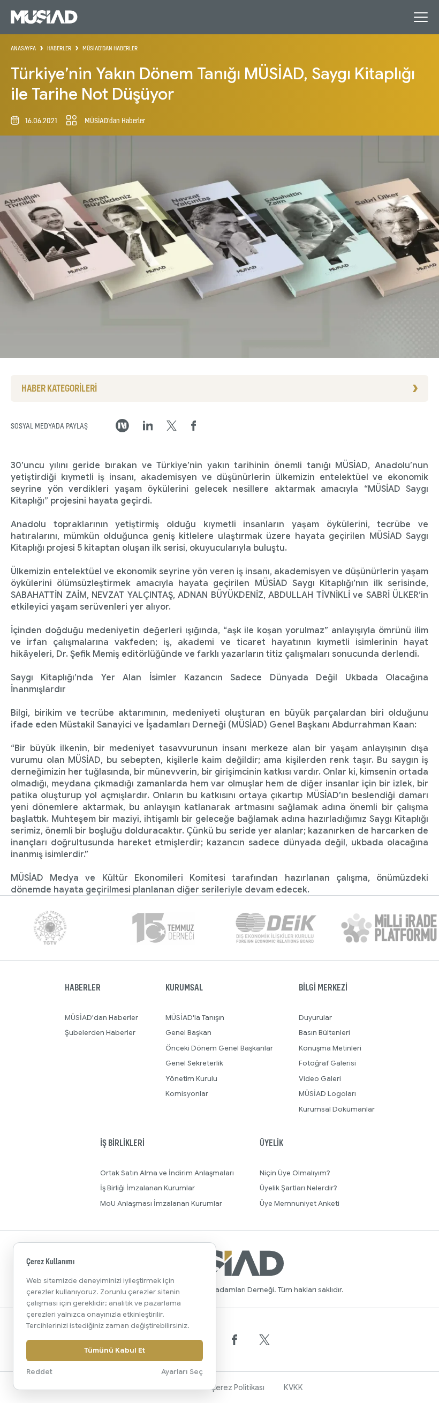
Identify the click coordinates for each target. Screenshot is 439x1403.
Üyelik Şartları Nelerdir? (298, 1187)
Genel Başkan (188, 1032)
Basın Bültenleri (324, 1032)
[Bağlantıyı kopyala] (122, 425)
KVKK (293, 1387)
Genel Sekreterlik (194, 1063)
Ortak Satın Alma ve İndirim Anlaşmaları (167, 1172)
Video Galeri (320, 1078)
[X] (264, 1340)
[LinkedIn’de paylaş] (148, 426)
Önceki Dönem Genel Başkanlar (219, 1048)
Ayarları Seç (182, 1371)
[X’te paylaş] (171, 426)
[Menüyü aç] (421, 17)
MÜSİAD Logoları (327, 1093)
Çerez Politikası (237, 1387)
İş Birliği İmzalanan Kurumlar (147, 1187)
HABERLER (59, 48)
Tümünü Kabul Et (114, 1350)
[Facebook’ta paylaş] (193, 426)
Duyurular (315, 1017)
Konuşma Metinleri (330, 1048)
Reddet (39, 1371)
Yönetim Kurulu (191, 1078)
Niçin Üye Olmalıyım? (295, 1172)
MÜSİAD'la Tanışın (194, 1017)
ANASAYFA (23, 48)
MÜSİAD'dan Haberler (101, 1017)
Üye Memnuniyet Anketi (299, 1203)
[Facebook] (234, 1340)
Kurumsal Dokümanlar (337, 1109)
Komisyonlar (186, 1093)
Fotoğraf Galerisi (327, 1063)
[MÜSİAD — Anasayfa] (44, 17)
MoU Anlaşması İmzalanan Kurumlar (161, 1203)
